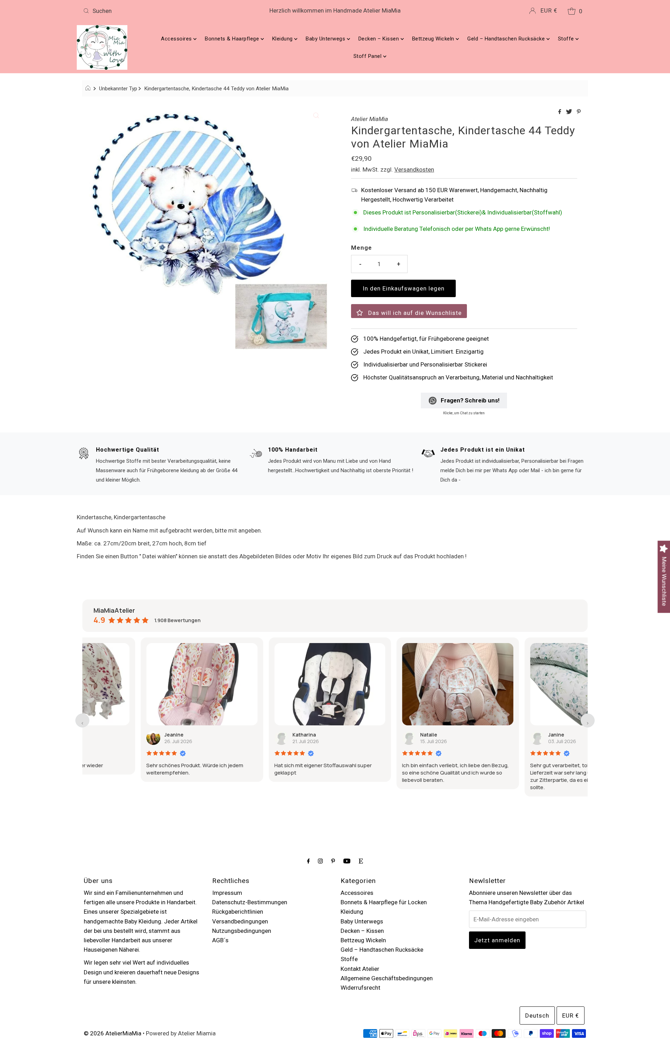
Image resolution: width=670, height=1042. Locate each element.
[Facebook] (308, 861)
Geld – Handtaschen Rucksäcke (506, 39)
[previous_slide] (82, 720)
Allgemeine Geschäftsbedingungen (387, 978)
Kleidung (283, 39)
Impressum (227, 892)
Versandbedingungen (240, 921)
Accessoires (177, 39)
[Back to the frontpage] (88, 88)
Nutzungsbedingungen (241, 930)
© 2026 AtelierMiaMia (112, 1033)
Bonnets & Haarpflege (233, 39)
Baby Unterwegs (326, 39)
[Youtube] (346, 861)
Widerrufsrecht (360, 987)
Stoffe (567, 39)
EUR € (549, 10)
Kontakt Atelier (360, 968)
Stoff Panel (368, 56)
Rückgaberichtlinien (237, 911)
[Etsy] (361, 861)
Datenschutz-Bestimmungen (249, 902)
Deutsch (537, 1015)
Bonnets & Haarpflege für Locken (384, 902)
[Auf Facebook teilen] (560, 112)
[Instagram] (320, 861)
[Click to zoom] (316, 114)
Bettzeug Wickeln (434, 39)
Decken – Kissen (379, 39)
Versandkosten (414, 169)
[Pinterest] (333, 861)
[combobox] (163, 11)
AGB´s (220, 940)
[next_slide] (588, 720)
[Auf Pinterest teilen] (579, 112)
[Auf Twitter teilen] (569, 112)
